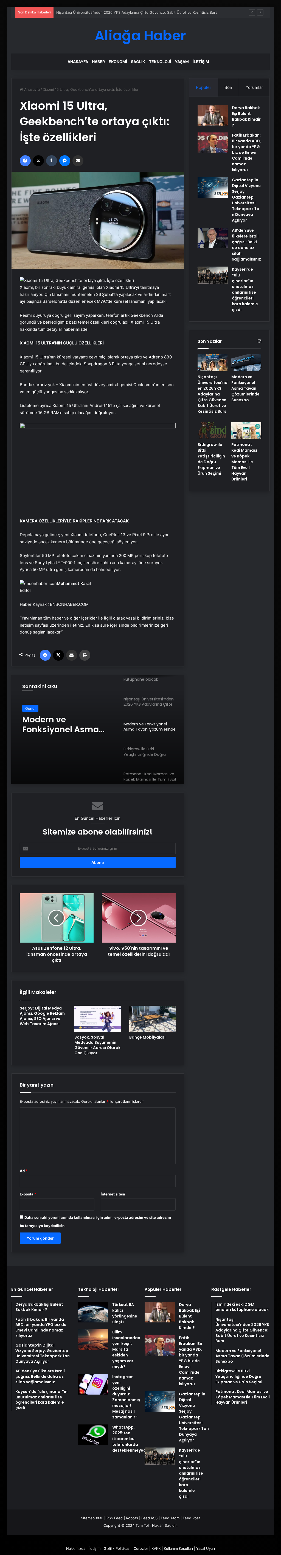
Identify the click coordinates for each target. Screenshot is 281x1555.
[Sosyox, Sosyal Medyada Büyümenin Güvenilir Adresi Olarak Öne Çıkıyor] (97, 1019)
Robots (132, 1518)
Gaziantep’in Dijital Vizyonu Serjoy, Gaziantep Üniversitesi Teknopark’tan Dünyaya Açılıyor (246, 200)
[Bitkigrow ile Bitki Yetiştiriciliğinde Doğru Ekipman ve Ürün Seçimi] (212, 430)
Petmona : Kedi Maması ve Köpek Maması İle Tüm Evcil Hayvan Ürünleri (244, 462)
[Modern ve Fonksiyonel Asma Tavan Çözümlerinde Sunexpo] (246, 362)
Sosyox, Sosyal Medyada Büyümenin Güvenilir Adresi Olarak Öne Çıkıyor (97, 1045)
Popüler (203, 87)
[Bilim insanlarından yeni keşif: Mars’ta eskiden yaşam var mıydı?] (93, 1339)
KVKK (156, 1548)
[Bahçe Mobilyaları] (152, 1019)
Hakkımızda (75, 1548)
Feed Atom (170, 1518)
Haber (98, 61)
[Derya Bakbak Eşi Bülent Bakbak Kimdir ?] (213, 115)
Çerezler (141, 1548)
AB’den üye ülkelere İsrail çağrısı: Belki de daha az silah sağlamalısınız (246, 245)
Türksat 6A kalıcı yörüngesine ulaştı (124, 1313)
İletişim (201, 61)
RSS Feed (114, 1518)
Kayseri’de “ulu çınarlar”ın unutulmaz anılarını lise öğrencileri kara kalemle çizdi (245, 289)
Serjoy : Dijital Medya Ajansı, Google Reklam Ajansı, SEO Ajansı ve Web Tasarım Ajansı (42, 1016)
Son (228, 87)
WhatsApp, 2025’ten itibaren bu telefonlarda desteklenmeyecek (131, 1438)
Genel (30, 708)
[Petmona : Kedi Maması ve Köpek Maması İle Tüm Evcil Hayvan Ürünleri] (246, 430)
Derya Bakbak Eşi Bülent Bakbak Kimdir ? (246, 116)
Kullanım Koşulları (178, 1548)
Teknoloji (160, 61)
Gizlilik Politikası (117, 1548)
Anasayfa (78, 61)
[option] (97, 729)
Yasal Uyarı (205, 1548)
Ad (23, 1171)
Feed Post (191, 1518)
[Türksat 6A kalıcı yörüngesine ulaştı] (93, 1312)
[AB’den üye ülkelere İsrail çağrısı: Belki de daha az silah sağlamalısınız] (213, 238)
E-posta (28, 1194)
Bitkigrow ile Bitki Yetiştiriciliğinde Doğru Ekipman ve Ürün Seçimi (211, 459)
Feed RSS (149, 1518)
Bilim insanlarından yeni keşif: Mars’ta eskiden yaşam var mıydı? (126, 1349)
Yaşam (182, 61)
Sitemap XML (92, 1518)
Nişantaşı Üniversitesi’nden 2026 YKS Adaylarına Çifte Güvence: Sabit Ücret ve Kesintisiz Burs (212, 394)
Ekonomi (118, 61)
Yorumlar (254, 87)
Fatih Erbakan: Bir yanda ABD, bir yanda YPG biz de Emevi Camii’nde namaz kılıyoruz (246, 152)
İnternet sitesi (113, 1194)
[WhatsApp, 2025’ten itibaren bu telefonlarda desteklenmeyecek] (93, 1434)
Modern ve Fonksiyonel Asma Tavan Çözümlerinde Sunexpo (65, 724)
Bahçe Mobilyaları (147, 1037)
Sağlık (138, 61)
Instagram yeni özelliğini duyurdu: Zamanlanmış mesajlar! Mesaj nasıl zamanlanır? (126, 1397)
